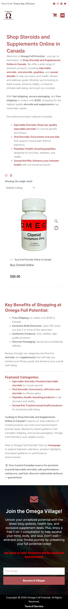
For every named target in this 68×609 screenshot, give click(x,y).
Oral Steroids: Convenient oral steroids (36, 136)
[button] (62, 15)
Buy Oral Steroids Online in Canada (33, 259)
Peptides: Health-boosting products (33, 397)
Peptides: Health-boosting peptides (35, 148)
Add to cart (56, 227)
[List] (11, 175)
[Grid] (6, 175)
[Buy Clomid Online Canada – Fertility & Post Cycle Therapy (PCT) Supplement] (34, 224)
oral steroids (25, 72)
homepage (54, 445)
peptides (39, 72)
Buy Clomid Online (22, 265)
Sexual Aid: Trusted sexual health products (37, 405)
